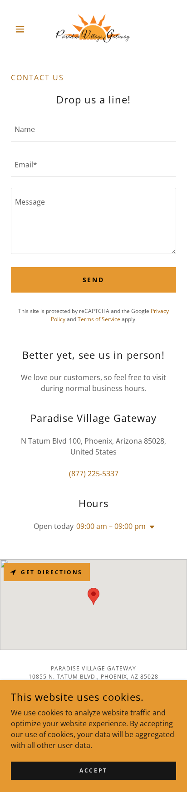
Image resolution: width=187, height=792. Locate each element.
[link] (93, 29)
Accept (93, 770)
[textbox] (93, 129)
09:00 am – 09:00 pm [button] (111, 526)
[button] (23, 29)
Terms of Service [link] (99, 319)
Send (94, 279)
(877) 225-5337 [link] (93, 474)
